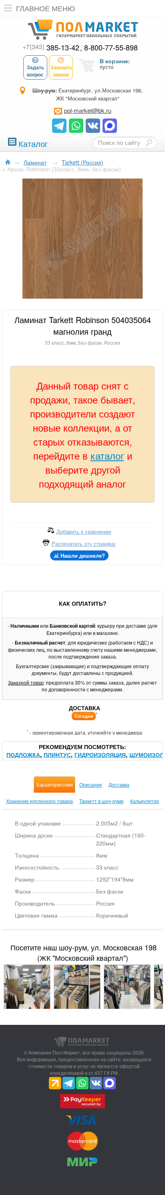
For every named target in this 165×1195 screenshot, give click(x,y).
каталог (107, 455)
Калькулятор (144, 800)
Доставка (119, 784)
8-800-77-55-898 (111, 47)
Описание (90, 784)
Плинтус (57, 755)
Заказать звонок (61, 71)
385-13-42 (50, 47)
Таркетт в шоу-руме (101, 800)
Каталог (33, 143)
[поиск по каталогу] (149, 143)
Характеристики (54, 784)
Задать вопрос (35, 71)
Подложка (23, 755)
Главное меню (45, 8)
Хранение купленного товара (39, 800)
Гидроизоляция (100, 755)
